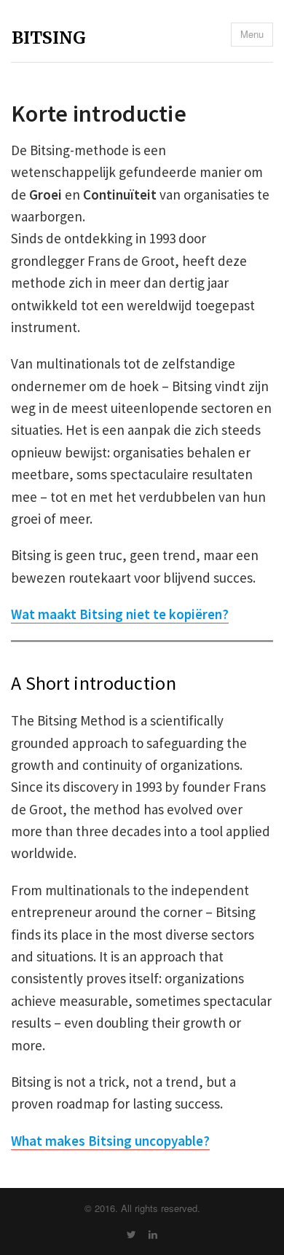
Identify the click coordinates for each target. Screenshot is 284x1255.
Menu (252, 34)
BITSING (49, 37)
